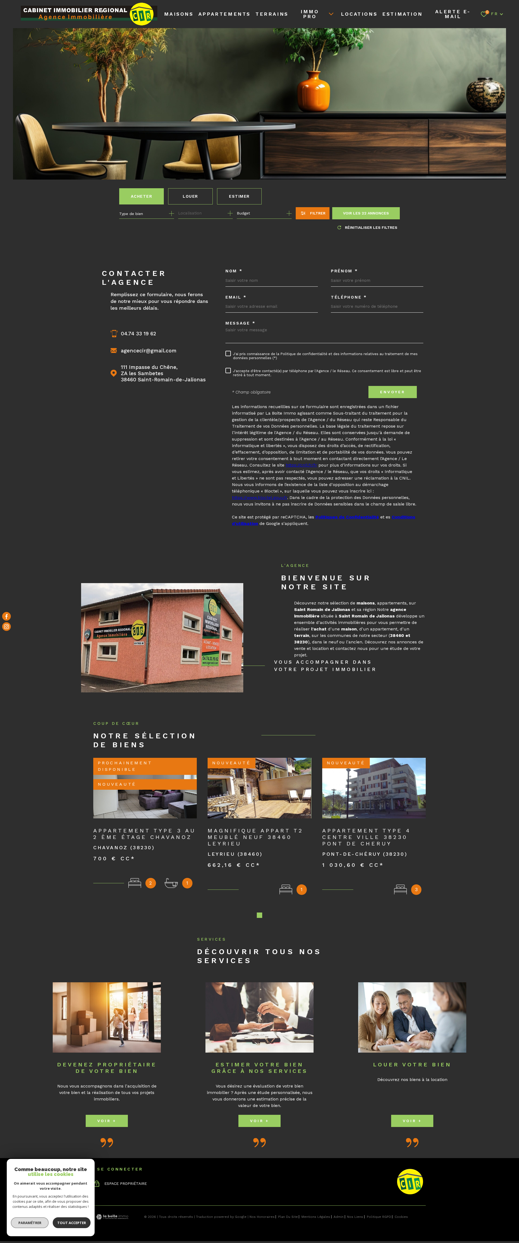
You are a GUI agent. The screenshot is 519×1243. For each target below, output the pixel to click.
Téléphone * (349, 297)
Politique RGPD (379, 1217)
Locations (359, 14)
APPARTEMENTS (224, 14)
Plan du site (288, 1217)
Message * (240, 323)
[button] (259, 915)
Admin (339, 1217)
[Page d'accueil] (83, 15)
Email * (236, 297)
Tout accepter (71, 1222)
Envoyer (392, 392)
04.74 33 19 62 (138, 333)
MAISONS (179, 14)
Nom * (234, 271)
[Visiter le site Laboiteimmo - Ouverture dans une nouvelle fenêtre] (112, 1216)
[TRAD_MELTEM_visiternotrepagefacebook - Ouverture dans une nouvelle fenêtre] (6, 616)
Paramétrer (29, 1222)
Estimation (402, 14)
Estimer (239, 196)
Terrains (271, 14)
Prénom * (344, 271)
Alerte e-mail (453, 14)
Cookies (401, 1216)
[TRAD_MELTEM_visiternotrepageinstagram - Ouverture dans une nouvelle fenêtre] (6, 626)
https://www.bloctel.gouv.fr (259, 497)
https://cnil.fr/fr (301, 465)
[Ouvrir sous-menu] (331, 13)
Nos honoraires (262, 1217)
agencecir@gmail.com (149, 351)
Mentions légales (315, 1217)
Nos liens (355, 1217)
